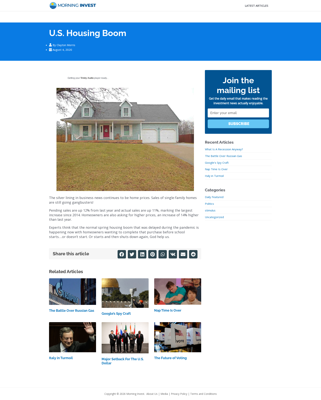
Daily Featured (214, 197)
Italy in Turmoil (61, 358)
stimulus (210, 210)
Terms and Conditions (203, 394)
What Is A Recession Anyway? (224, 149)
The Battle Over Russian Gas (71, 310)
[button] (122, 254)
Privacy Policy (179, 394)
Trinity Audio (87, 78)
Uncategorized (214, 217)
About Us (152, 394)
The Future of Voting (170, 358)
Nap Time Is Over (167, 310)
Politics (209, 203)
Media (164, 394)
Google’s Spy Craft (116, 313)
